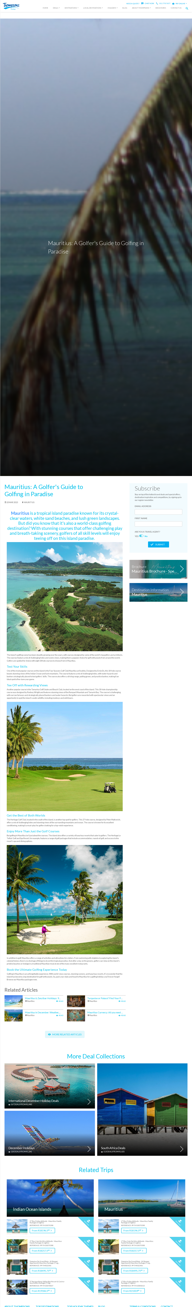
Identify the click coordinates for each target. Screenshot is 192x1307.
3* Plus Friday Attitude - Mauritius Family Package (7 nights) (137, 1282)
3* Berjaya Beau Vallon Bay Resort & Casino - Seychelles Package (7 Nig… (47, 1282)
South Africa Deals (113, 1148)
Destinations (71, 8)
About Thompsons (140, 8)
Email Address (143, 506)
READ (60, 1001)
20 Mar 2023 (12, 502)
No (146, 536)
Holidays (112, 8)
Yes (136, 536)
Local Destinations (92, 8)
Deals (55, 8)
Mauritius (29, 502)
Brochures (161, 8)
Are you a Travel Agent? (147, 532)
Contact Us (176, 8)
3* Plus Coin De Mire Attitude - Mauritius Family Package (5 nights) (46, 1242)
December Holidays (21, 1148)
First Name (141, 518)
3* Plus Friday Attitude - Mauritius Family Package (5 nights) (46, 1222)
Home (45, 8)
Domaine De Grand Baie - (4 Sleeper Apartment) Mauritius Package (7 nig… (44, 1262)
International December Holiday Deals (33, 1101)
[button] (187, 8)
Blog (124, 8)
